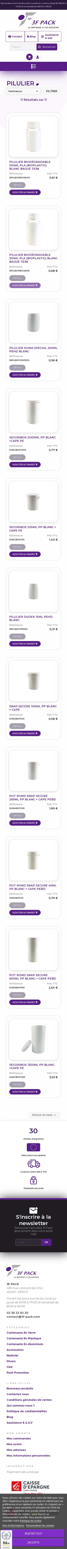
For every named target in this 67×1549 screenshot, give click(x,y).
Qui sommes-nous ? (21, 1405)
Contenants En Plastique (24, 1338)
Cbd (9, 1367)
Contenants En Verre (21, 1332)
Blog (32, 36)
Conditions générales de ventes (29, 1399)
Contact (17, 36)
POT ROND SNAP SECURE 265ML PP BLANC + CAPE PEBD (32, 797)
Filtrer (51, 91)
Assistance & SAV (52, 36)
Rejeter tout (33, 1533)
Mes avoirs (14, 1444)
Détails (17, 185)
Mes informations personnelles (28, 1455)
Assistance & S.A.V (20, 1422)
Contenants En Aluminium (25, 1344)
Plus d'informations (13, 1525)
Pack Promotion (18, 1372)
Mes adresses (16, 1450)
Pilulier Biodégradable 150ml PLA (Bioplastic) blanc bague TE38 (33, 258)
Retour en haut (44, 1115)
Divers (11, 1361)
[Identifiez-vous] (37, 56)
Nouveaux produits (20, 1388)
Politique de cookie (30, 1520)
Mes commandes (19, 1438)
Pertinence (23, 91)
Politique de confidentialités (27, 1411)
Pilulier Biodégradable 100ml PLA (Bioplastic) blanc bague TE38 (30, 165)
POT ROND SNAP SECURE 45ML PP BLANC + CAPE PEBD (33, 887)
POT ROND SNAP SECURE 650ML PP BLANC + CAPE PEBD (32, 976)
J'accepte (33, 1542)
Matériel (12, 1355)
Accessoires (15, 1349)
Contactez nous (18, 1394)
